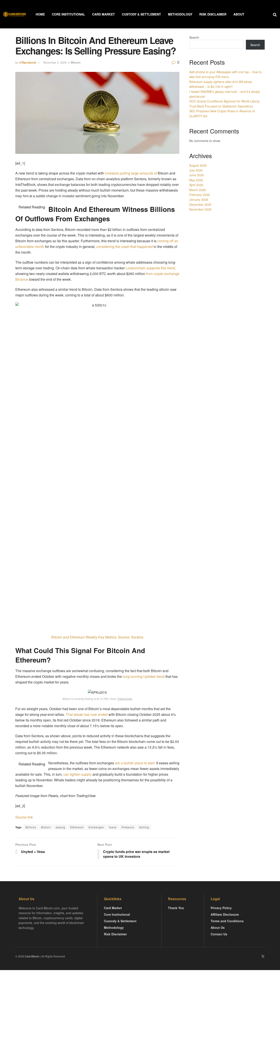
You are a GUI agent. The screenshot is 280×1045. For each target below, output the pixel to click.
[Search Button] (275, 14)
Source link (24, 817)
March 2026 (197, 190)
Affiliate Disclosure (225, 914)
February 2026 (199, 194)
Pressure (128, 827)
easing (60, 827)
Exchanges (96, 827)
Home (40, 14)
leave (113, 827)
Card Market (103, 14)
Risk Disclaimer (212, 14)
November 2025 (200, 209)
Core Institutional (68, 14)
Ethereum (77, 827)
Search (194, 37)
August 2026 (198, 165)
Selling (144, 827)
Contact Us (219, 934)
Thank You (176, 908)
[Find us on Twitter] (263, 956)
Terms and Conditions (227, 921)
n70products (27, 62)
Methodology (180, 14)
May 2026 (196, 180)
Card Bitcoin (31, 956)
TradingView (124, 699)
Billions (31, 827)
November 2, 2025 (54, 62)
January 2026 (198, 199)
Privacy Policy (221, 908)
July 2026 (196, 170)
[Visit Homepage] (14, 14)
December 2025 (200, 204)
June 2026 (196, 175)
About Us (218, 927)
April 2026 (196, 185)
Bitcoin (75, 62)
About (238, 14)
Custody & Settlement (141, 14)
